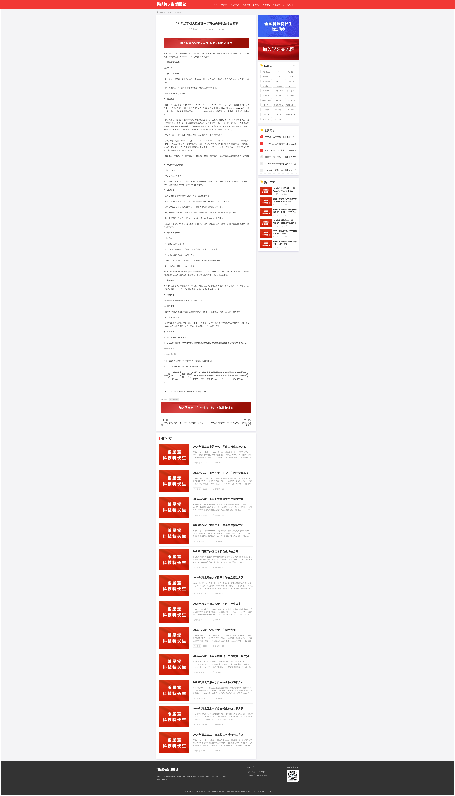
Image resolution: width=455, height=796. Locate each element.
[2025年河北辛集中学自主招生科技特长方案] (174, 700)
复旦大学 (278, 100)
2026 (278, 76)
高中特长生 (290, 95)
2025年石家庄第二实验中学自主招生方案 (217, 604)
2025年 (290, 76)
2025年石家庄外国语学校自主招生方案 (215, 551)
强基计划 (246, 4)
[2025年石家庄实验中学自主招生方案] (174, 648)
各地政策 (224, 4)
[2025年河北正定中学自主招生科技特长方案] (174, 726)
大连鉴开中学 (174, 399)
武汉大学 (266, 119)
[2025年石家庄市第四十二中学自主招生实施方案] (174, 491)
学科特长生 (290, 81)
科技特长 (266, 95)
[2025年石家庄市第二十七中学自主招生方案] (174, 543)
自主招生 (266, 86)
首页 (216, 4)
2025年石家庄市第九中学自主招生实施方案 (218, 499)
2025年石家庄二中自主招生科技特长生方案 (218, 734)
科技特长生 (266, 72)
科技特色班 (278, 86)
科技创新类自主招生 (278, 105)
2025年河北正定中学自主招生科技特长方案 (218, 708)
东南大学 (266, 114)
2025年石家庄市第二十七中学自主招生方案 (218, 525)
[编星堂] (171, 6)
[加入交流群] (288, 4)
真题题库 (276, 4)
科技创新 (266, 91)
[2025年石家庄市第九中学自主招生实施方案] (174, 517)
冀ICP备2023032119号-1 (262, 792)
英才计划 (266, 4)
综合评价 (256, 4)
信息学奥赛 (235, 4)
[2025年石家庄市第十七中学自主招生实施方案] (174, 465)
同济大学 (291, 110)
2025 (290, 86)
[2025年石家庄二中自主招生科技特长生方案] (174, 753)
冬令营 (266, 105)
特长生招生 (290, 91)
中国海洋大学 (290, 114)
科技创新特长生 (266, 81)
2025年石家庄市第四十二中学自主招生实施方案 (221, 473)
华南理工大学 (266, 100)
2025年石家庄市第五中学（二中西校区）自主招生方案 (223, 656)
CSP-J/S (278, 81)
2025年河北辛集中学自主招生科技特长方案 (218, 682)
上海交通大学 (290, 100)
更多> (294, 65)
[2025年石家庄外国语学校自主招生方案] (174, 569)
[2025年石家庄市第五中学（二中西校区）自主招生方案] (174, 674)
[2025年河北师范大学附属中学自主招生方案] (174, 595)
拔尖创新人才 (278, 91)
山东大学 (278, 114)
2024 (278, 72)
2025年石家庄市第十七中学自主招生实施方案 (219, 446)
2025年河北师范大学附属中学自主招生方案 (218, 577)
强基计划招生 (290, 105)
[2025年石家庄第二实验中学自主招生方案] (174, 622)
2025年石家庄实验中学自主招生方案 (214, 630)
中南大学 (278, 119)
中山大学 (278, 110)
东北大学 (266, 110)
